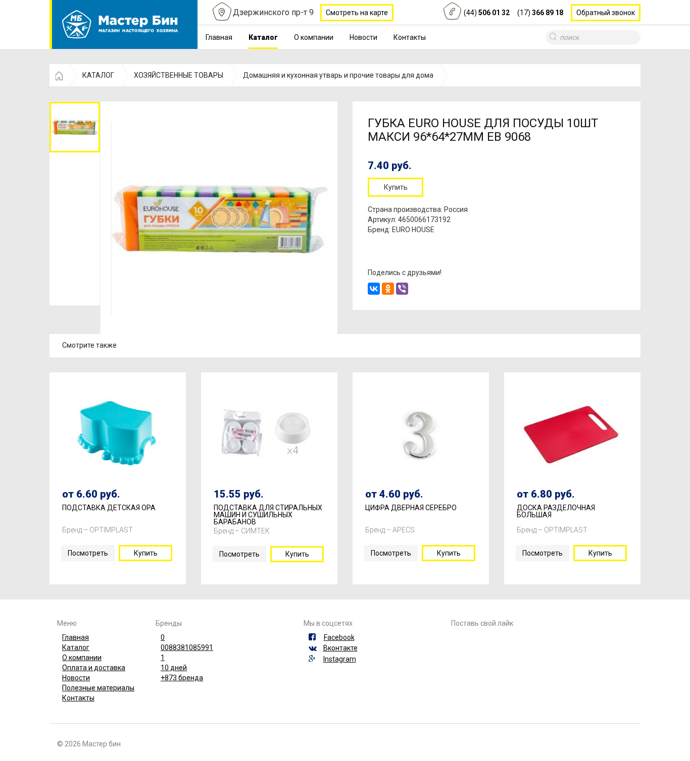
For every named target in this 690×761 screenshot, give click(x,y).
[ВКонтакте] (374, 289)
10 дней (174, 668)
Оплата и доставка (93, 668)
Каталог (263, 37)
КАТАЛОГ (98, 75)
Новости (363, 37)
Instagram (339, 659)
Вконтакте (340, 648)
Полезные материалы (98, 688)
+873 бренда (182, 678)
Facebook (339, 637)
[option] (75, 126)
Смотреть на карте (357, 13)
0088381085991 (187, 647)
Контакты (409, 37)
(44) (487, 13)
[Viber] (402, 289)
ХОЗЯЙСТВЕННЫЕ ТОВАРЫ (178, 75)
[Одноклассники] (388, 289)
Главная (219, 37)
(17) (540, 13)
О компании (313, 37)
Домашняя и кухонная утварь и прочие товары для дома (338, 75)
